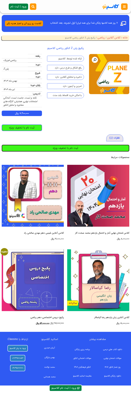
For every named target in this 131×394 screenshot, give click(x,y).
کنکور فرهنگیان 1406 (82, 367)
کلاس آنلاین (113, 38)
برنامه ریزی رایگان (82, 349)
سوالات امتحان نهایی (112, 358)
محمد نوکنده (49, 367)
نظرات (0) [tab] (115, 138)
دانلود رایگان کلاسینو (112, 376)
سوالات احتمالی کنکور (82, 358)
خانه (125, 38)
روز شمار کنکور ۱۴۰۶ (113, 367)
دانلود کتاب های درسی (112, 349)
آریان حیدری (49, 347)
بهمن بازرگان (50, 357)
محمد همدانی (50, 376)
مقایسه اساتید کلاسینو (82, 376)
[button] (95, 60)
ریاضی (101, 38)
